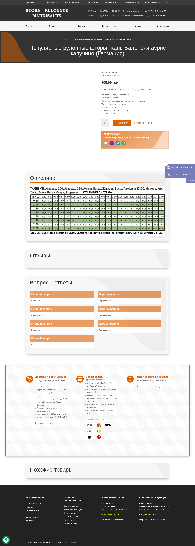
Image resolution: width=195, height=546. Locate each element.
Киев (93, 15)
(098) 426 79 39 (110, 11)
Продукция (54, 26)
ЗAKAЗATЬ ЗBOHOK (181, 175)
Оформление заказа (71, 3)
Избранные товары (131, 3)
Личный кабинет (32, 3)
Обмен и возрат (33, 510)
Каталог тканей (70, 523)
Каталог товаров (51, 3)
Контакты (82, 26)
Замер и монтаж (71, 506)
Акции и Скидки (32, 517)
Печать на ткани (71, 516)
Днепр (93, 11)
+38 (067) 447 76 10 (110, 514)
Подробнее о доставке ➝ (45, 423)
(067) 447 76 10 (110, 15)
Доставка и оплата (34, 503)
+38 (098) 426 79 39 (147, 514)
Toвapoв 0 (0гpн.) (111, 3)
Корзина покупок (92, 3)
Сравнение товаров (152, 3)
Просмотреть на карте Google (114, 509)
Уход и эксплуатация (73, 510)
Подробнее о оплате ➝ (95, 419)
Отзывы (137, 26)
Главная (29, 26)
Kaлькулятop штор (182, 167)
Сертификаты (163, 26)
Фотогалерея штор (110, 26)
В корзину (122, 122)
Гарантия (30, 507)
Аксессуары (69, 520)
